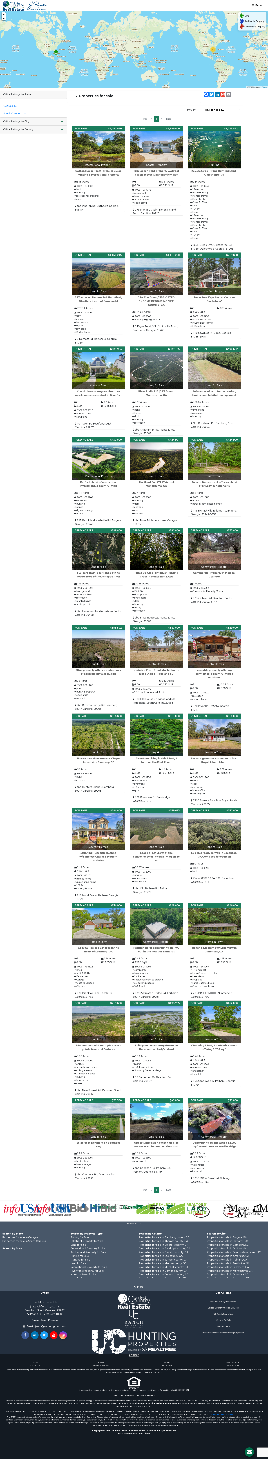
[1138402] (56, 52)
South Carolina (14, 113)
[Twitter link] (44, 1335)
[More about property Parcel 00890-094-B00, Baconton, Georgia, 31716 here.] (214, 846)
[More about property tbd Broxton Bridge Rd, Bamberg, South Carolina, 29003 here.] (98, 668)
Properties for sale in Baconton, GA (228, 1278)
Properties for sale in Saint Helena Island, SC (234, 1252)
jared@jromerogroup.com (50, 1326)
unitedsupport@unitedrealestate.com (152, 1403)
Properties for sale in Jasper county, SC (162, 1278)
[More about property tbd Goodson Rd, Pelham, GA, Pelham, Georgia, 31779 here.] (156, 1136)
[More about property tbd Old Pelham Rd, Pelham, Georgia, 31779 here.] (156, 851)
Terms (264, 87)
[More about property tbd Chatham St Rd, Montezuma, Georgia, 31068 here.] (156, 390)
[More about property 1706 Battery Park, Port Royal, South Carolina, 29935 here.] (214, 760)
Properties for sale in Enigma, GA (227, 1237)
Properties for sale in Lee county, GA (161, 1256)
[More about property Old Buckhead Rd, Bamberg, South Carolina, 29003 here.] (214, 387)
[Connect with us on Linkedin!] (35, 1335)
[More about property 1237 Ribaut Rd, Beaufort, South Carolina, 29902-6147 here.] (214, 566)
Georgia (10, 106)
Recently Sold (233, 1365)
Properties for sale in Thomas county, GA (163, 1241)
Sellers (167, 1362)
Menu (258, 5)
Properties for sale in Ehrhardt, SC (227, 1241)
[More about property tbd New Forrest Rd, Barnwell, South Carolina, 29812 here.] (98, 1048)
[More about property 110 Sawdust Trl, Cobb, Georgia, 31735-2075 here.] (214, 296)
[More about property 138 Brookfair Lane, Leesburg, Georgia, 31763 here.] (98, 951)
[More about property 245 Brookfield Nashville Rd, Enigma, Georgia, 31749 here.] (98, 481)
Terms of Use (166, 1365)
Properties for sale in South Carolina (24, 1241)
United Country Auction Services (223, 1308)
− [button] (3, 18)
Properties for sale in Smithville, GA (228, 1263)
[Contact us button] (249, 1452)
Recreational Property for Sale (89, 1248)
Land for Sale (78, 1244)
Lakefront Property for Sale (87, 1241)
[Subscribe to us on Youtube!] (54, 1335)
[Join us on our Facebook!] (25, 1335)
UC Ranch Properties (223, 1314)
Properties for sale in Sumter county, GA (163, 1259)
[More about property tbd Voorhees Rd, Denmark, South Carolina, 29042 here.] (98, 1139)
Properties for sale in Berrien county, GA (163, 1270)
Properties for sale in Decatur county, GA (163, 1252)
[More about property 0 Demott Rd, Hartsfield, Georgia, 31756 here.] (98, 299)
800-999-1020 (182, 1390)
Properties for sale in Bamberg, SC (227, 1244)
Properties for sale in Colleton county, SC (163, 1274)
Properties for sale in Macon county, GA (162, 1263)
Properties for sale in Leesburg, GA (228, 1267)
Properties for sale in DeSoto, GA (227, 1248)
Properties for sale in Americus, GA (228, 1256)
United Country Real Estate (223, 1301)
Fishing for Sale (80, 1237)
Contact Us (35, 1365)
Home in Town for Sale (84, 1274)
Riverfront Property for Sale (87, 1270)
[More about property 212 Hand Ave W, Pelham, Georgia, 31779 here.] (98, 854)
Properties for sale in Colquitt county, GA (163, 1244)
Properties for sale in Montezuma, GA (229, 1270)
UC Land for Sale (223, 1320)
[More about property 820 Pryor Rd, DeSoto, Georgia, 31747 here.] (214, 668)
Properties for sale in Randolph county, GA (164, 1248)
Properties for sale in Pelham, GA (227, 1259)
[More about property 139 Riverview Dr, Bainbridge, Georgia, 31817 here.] (156, 758)
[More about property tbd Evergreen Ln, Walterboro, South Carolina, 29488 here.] (98, 572)
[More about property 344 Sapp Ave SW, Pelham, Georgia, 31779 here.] (214, 1044)
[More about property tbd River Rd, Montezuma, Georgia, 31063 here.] (156, 481)
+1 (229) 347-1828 (51, 1314)
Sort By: (191, 109)
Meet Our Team (232, 1362)
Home (35, 1362)
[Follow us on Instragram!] (63, 1335)
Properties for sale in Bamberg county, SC (164, 1237)
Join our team (223, 1326)
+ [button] (3, 14)
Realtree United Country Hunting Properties (223, 1332)
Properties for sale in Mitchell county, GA (163, 1267)
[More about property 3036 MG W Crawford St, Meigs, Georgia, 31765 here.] (214, 1141)
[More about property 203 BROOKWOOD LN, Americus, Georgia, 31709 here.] (214, 951)
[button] (33, 121)
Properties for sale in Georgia (20, 1237)
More (139, 1286)
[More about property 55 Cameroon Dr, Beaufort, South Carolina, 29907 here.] (156, 1042)
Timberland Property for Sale (88, 1252)
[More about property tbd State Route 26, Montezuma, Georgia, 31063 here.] (156, 575)
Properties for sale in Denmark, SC (227, 1274)
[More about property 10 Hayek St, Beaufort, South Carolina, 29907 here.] (98, 387)
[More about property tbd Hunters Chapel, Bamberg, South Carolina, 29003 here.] (98, 753)
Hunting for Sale (80, 1259)
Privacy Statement (101, 1365)
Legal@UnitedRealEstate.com (221, 1414)
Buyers (101, 1362)
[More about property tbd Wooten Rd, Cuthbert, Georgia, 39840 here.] (98, 169)
